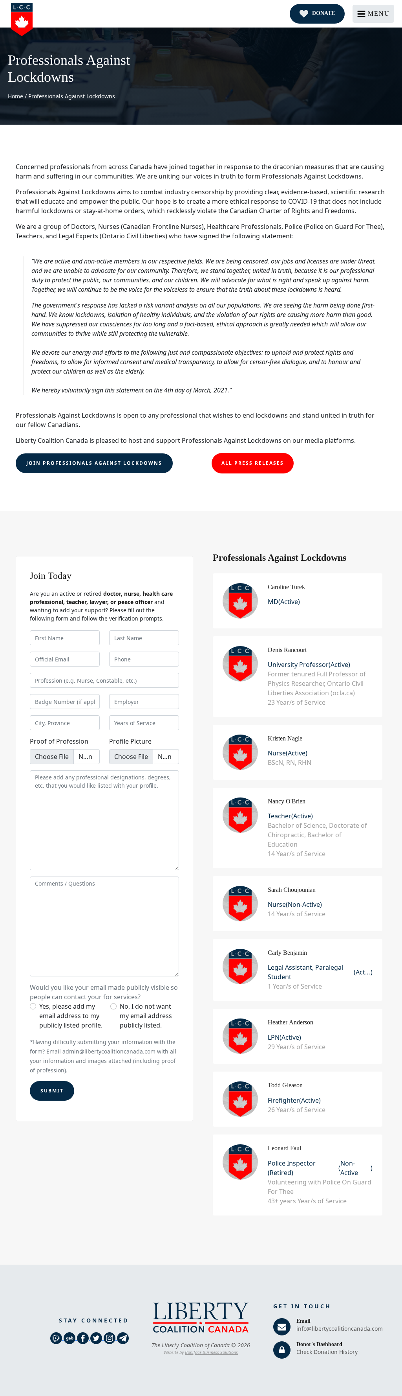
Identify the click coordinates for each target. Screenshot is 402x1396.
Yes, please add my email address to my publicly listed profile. (70, 1016)
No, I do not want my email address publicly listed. (146, 1016)
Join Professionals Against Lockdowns (94, 463)
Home (15, 96)
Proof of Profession (59, 741)
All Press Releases (252, 463)
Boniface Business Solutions (211, 1352)
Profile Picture (130, 741)
